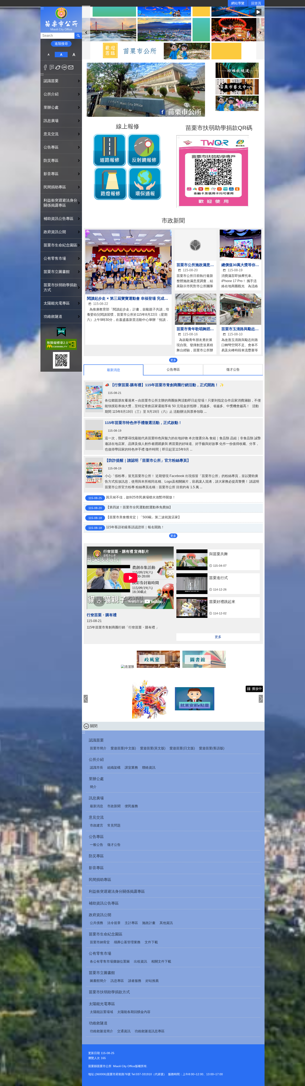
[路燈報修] (110, 199)
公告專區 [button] (51, 147)
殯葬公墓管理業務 (127, 942)
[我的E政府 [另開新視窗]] (61, 332)
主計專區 (131, 923)
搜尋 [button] (78, 36)
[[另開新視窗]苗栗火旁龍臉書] (109, 698)
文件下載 (151, 942)
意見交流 (96, 817)
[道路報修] (109, 165)
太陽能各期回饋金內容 (133, 1012)
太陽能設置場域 (101, 1012)
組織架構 (114, 767)
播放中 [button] (258, 12)
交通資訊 (124, 1031)
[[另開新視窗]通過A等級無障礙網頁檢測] (61, 344)
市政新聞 (114, 806)
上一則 (86, 32)
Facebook (45, 67)
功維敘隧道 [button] (53, 316)
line (64, 67)
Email (71, 67)
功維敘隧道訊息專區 (150, 1031)
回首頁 (256, 3)
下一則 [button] (261, 699)
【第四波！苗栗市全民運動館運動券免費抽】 (130, 507)
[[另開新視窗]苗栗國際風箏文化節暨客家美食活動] (237, 699)
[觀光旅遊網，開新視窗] (146, 115)
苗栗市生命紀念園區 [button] (60, 245)
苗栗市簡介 (98, 748)
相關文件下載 (161, 961)
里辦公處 (96, 779)
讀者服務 (134, 981)
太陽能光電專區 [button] (57, 303)
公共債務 (96, 923)
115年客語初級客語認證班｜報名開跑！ (126, 527)
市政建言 (96, 825)
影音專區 (51, 174)
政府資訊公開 (100, 915)
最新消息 (96, 806)
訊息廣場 (96, 798)
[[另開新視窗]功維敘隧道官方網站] (237, 70)
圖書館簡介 (98, 981)
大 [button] (74, 54)
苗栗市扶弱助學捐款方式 (60, 287)
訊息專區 (117, 981)
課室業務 (131, 767)
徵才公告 (114, 844)
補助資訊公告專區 (58, 219)
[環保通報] (144, 199)
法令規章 (114, 923)
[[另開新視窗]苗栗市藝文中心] (237, 86)
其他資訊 (166, 923)
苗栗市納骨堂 (100, 942)
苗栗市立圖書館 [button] (57, 272)
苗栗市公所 (61, 19)
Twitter (58, 67)
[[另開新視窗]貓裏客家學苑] (237, 103)
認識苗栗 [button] (51, 81)
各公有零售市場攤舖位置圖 (110, 961)
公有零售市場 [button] (55, 258)
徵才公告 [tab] (233, 369)
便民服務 (131, 806)
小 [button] (48, 54)
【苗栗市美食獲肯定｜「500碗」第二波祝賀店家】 (134, 517)
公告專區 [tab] (173, 369)
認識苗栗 (96, 740)
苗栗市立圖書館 (102, 973)
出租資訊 (140, 961)
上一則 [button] (86, 699)
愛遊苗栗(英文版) (152, 748)
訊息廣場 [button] (51, 121)
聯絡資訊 (148, 767)
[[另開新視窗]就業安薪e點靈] (152, 698)
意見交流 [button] (51, 134)
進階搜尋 (61, 43)
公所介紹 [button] (51, 94)
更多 (173, 360)
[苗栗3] (173, 32)
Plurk (52, 67)
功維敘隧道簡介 (101, 1031)
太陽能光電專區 (102, 1004)
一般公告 (96, 844)
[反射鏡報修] (144, 165)
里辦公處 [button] (51, 107)
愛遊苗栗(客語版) (211, 748)
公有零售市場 (100, 953)
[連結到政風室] (158, 666)
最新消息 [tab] (113, 370)
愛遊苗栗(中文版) (123, 748)
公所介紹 (96, 759)
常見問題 (114, 825)
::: (42, 8)
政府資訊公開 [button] (55, 232)
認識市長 (96, 767)
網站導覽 (237, 3)
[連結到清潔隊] (127, 666)
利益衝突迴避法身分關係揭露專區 (60, 202)
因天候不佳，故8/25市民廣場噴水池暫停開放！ (132, 498)
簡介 (93, 787)
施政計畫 (148, 923)
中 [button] (61, 54)
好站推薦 (152, 981)
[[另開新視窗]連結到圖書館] (204, 666)
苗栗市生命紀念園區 (105, 934)
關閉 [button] (94, 726)
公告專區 (96, 837)
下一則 (260, 32)
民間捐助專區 (55, 187)
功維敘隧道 (98, 1023)
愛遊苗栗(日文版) (182, 748)
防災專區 (51, 160)
